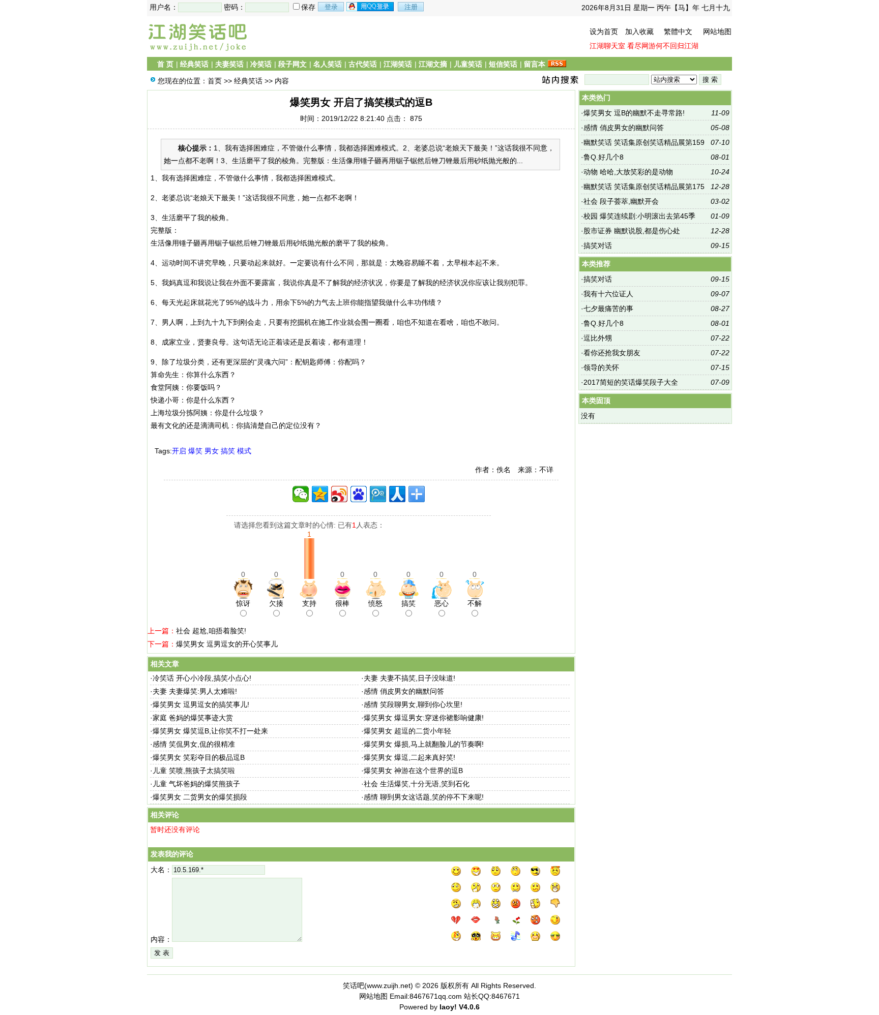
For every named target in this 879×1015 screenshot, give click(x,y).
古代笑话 (362, 64)
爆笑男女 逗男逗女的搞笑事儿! (201, 704)
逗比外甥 (597, 338)
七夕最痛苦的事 (608, 308)
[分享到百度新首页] (358, 494)
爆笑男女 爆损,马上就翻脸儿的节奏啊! (424, 744)
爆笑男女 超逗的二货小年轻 (407, 731)
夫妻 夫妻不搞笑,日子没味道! (409, 678)
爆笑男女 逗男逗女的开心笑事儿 (227, 644)
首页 (215, 81)
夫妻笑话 (229, 64)
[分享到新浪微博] (339, 494)
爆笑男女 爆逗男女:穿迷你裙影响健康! (424, 718)
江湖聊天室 (607, 46)
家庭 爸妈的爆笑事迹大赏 (193, 718)
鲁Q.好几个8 (603, 157)
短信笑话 (503, 64)
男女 (211, 451)
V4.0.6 (469, 1007)
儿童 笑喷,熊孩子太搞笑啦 (194, 770)
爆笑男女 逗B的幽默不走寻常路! (634, 113)
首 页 (165, 64)
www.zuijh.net (389, 985)
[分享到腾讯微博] (378, 494)
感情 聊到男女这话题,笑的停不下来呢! (424, 797)
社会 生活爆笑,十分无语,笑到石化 (417, 784)
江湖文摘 (433, 64)
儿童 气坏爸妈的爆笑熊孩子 (196, 784)
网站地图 (717, 31)
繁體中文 (678, 31)
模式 (244, 451)
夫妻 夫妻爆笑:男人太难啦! (195, 691)
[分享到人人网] (397, 494)
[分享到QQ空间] (320, 494)
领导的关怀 (601, 367)
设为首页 (604, 31)
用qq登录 (370, 6)
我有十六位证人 (608, 294)
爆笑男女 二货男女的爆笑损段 (200, 797)
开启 (179, 451)
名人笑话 (327, 64)
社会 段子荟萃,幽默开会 (621, 201)
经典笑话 (194, 64)
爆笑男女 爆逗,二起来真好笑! (409, 757)
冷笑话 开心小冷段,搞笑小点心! (202, 678)
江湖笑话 (398, 64)
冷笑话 (261, 64)
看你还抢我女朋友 (611, 353)
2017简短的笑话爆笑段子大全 (630, 382)
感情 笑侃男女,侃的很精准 (194, 744)
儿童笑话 (468, 64)
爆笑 (195, 451)
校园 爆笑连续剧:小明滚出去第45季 (639, 216)
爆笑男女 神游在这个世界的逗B (413, 770)
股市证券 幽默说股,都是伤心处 (631, 231)
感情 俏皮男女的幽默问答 (404, 691)
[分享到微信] (300, 494)
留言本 (534, 64)
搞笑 (228, 451)
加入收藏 (639, 31)
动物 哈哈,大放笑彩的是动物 (628, 172)
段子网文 (292, 64)
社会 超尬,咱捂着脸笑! (211, 631)
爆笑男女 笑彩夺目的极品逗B (199, 757)
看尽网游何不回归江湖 (662, 46)
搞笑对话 (597, 245)
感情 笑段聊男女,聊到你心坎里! (413, 704)
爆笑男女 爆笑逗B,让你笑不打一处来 (210, 731)
